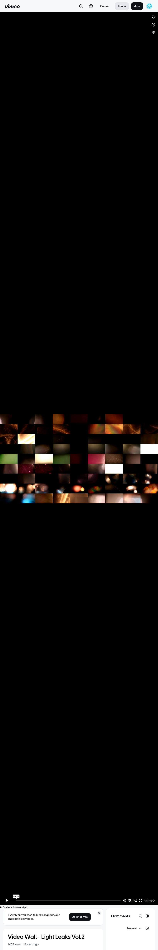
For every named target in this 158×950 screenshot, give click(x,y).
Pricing (104, 6)
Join (137, 6)
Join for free (80, 917)
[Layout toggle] (147, 916)
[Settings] (130, 900)
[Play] (7, 900)
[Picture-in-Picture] (135, 900)
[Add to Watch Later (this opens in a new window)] (153, 25)
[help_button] (91, 6)
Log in (122, 6)
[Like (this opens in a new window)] (153, 17)
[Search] (81, 6)
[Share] (153, 32)
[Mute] (124, 900)
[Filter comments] (147, 928)
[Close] (99, 913)
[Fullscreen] (140, 900)
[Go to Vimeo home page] (12, 6)
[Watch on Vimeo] (149, 900)
